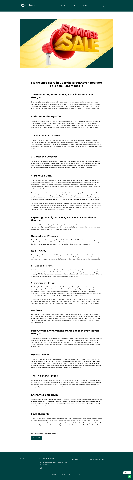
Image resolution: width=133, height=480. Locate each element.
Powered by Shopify (78, 474)
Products (55, 6)
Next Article (36, 438)
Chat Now (127, 472)
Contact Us (84, 6)
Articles (74, 6)
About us (64, 6)
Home (47, 6)
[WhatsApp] (129, 476)
